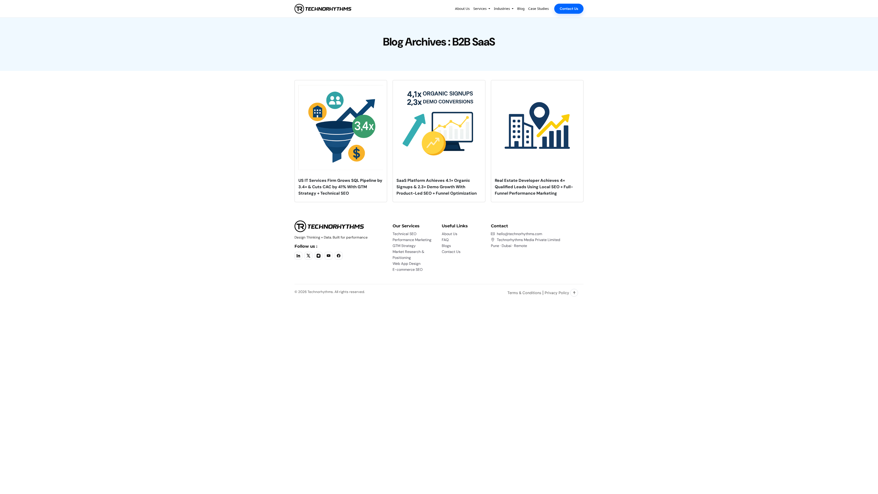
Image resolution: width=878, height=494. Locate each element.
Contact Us (569, 8)
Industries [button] (502, 8)
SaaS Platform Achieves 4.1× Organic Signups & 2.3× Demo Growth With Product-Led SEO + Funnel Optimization (436, 187)
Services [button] (480, 8)
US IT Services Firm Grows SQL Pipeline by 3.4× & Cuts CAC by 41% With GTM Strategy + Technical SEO (340, 187)
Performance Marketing (412, 239)
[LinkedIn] (298, 256)
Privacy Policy (557, 292)
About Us (462, 8)
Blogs (446, 245)
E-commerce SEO (408, 269)
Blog (521, 8)
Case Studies (538, 8)
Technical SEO (404, 233)
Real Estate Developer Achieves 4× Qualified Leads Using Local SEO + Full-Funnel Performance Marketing (534, 187)
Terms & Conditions (524, 292)
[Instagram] (318, 256)
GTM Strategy (404, 245)
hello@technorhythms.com (519, 233)
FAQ (445, 239)
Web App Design (406, 263)
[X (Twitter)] (308, 256)
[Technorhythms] (322, 9)
